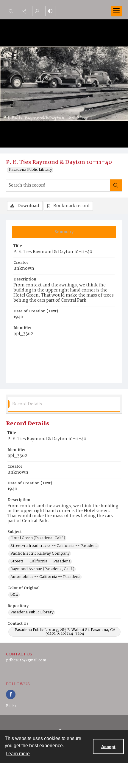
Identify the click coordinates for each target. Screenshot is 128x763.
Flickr (11, 706)
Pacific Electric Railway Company (40, 554)
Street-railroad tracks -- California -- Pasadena (54, 546)
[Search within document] (116, 185)
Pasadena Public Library (30, 170)
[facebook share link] (10, 694)
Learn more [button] (18, 753)
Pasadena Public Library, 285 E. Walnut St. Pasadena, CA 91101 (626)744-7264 (65, 632)
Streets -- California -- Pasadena (40, 562)
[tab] (64, 232)
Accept (108, 746)
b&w (14, 595)
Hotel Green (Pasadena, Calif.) (37, 538)
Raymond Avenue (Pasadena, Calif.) (42, 569)
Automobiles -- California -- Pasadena (45, 577)
